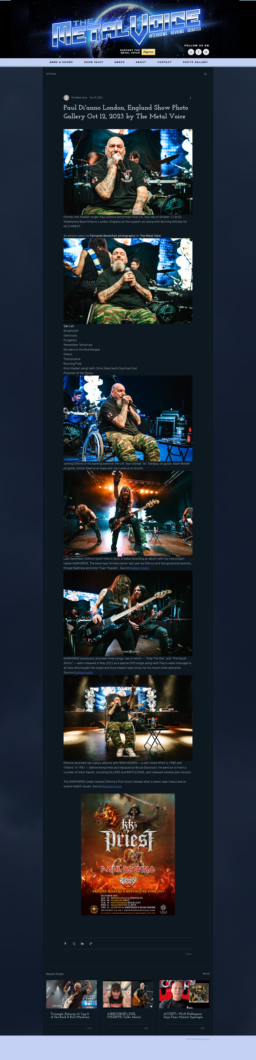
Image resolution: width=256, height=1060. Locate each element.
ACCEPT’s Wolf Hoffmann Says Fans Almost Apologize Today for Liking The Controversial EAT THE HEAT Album (184, 1016)
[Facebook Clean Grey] (198, 52)
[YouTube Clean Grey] (191, 52)
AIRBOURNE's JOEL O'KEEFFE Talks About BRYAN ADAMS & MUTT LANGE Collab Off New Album (126, 1016)
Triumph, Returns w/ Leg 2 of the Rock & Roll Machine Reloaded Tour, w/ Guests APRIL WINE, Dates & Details (70, 1016)
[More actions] (190, 98)
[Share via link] (90, 943)
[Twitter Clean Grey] (206, 52)
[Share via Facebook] (65, 943)
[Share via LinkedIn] (82, 943)
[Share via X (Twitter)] (73, 943)
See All (206, 973)
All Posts (51, 73)
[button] (205, 73)
